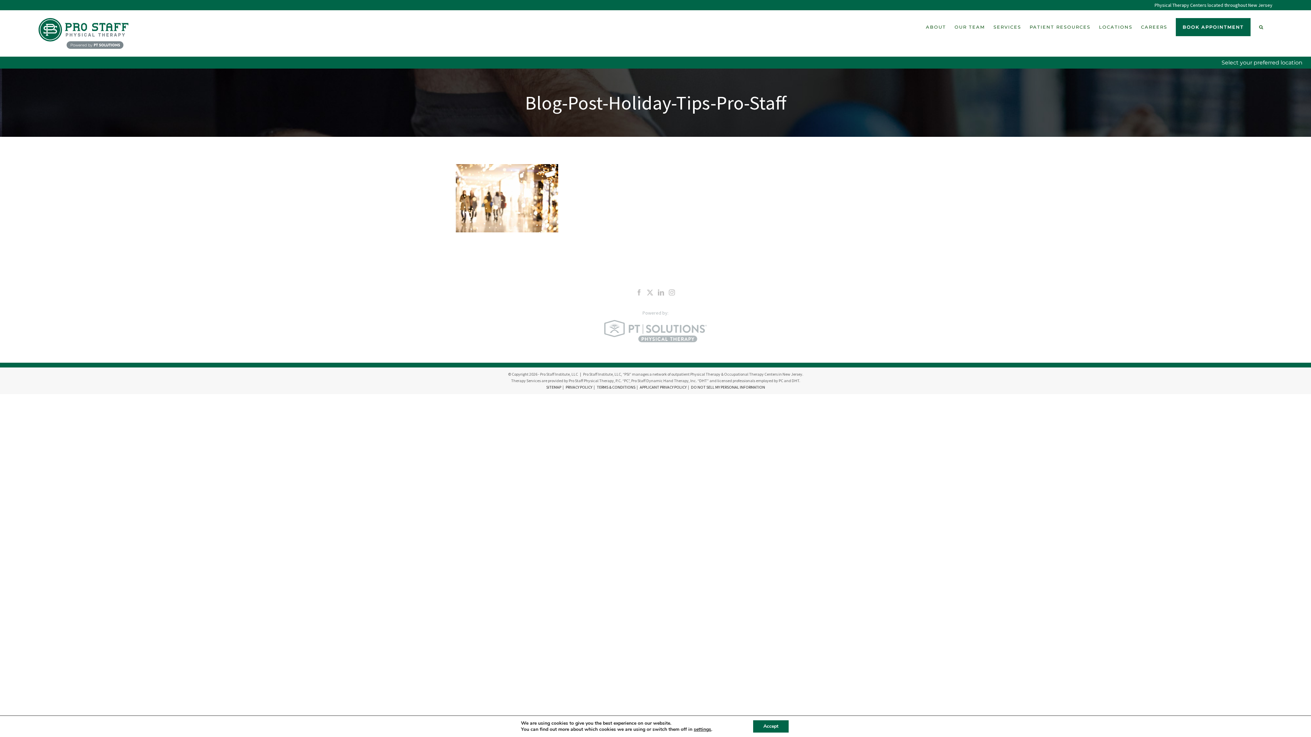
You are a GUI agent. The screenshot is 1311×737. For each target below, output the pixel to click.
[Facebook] (639, 292)
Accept (770, 726)
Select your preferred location (1262, 62)
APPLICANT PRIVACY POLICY (663, 387)
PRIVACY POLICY (579, 387)
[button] (1261, 27)
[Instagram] (672, 292)
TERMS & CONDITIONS (616, 387)
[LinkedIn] (661, 292)
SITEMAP (553, 387)
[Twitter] (650, 292)
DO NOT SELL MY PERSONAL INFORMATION (728, 387)
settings (702, 729)
